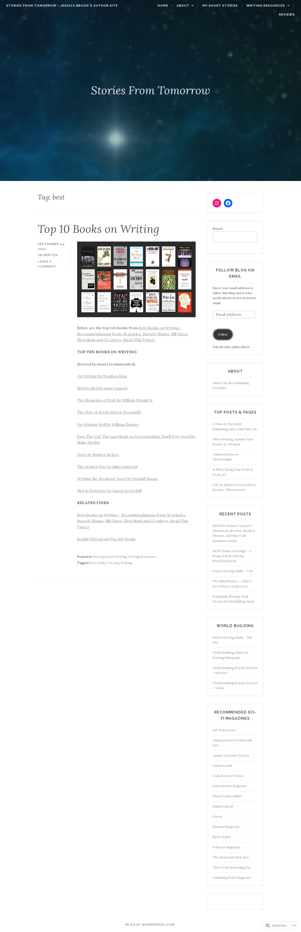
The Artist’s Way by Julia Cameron (107, 466)
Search (217, 229)
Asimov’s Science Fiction (231, 756)
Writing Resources (265, 5)
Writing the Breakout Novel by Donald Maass (117, 478)
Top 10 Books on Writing (98, 229)
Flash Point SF (223, 807)
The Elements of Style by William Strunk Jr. (115, 400)
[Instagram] (217, 203)
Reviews (287, 14)
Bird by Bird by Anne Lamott (102, 388)
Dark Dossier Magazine (230, 786)
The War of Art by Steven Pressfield (109, 412)
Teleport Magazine (227, 847)
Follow (223, 335)
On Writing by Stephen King (102, 376)
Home (163, 5)
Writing (121, 557)
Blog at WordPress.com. (151, 924)
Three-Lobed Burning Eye (232, 868)
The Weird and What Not (231, 857)
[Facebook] (228, 203)
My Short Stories (220, 5)
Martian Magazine (226, 827)
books (101, 563)
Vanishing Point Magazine (232, 878)
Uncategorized (103, 557)
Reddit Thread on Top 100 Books (106, 539)
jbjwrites (48, 255)
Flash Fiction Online (227, 796)
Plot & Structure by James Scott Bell (109, 490)
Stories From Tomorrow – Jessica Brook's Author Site (62, 5)
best (92, 563)
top (116, 563)
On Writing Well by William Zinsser (108, 424)
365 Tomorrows (224, 730)
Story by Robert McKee (98, 454)
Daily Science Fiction (228, 776)
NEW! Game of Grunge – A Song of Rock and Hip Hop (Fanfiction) (232, 556)
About (183, 5)
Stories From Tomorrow (150, 90)
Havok (217, 817)
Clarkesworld (222, 766)
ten (109, 563)
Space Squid (221, 837)
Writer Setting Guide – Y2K (233, 571)
